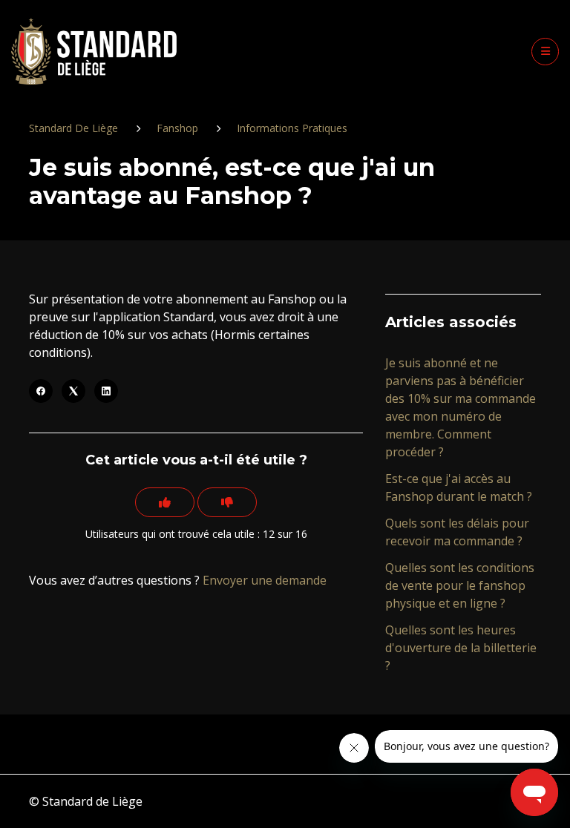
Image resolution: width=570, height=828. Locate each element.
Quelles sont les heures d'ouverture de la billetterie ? (461, 648)
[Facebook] (41, 391)
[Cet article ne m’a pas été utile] (227, 502)
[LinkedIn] (106, 391)
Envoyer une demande (265, 580)
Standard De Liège (73, 128)
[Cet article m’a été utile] (164, 502)
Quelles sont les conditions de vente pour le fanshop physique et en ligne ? (459, 585)
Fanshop (177, 128)
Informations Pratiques (292, 128)
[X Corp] (73, 391)
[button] (545, 51)
